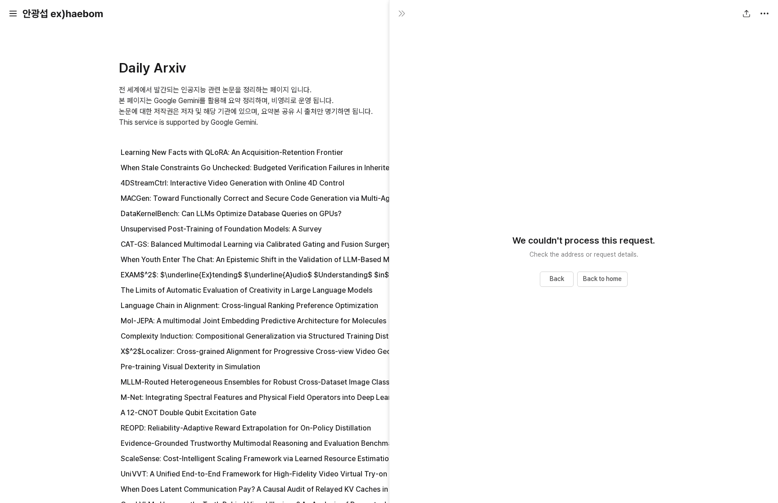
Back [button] (557, 278)
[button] (13, 13)
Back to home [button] (602, 278)
